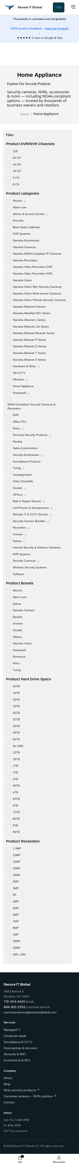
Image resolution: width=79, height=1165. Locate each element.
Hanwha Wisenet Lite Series (31, 326)
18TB (16, 759)
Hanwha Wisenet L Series (29, 319)
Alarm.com (20, 207)
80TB (16, 818)
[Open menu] (70, 6)
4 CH (16, 177)
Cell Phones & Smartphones (31, 507)
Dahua (17, 541)
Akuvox (17, 200)
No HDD (18, 746)
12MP (16, 861)
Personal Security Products (30, 434)
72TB (16, 812)
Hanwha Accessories (26, 240)
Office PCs (19, 421)
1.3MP (17, 848)
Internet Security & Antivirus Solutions (37, 547)
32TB (16, 719)
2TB (15, 772)
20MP (16, 875)
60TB (16, 798)
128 (15, 151)
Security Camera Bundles (29, 521)
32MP (16, 947)
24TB (16, 706)
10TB (16, 686)
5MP (16, 908)
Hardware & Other (24, 366)
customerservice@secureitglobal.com (30, 1012)
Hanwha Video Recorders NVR (32, 273)
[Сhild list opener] (24, 201)
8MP (16, 927)
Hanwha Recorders (25, 260)
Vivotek (17, 488)
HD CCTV (19, 373)
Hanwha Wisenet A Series (29, 306)
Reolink (17, 441)
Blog (7, 1084)
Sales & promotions (25, 448)
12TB (16, 752)
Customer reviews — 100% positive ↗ (30, 1096)
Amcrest (18, 220)
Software (18, 574)
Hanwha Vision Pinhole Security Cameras (39, 300)
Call (59, 7)
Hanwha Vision (22, 280)
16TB (16, 693)
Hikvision (18, 379)
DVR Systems (21, 233)
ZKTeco (17, 494)
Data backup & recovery (20, 1048)
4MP (16, 901)
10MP (16, 855)
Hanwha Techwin (23, 610)
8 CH (16, 184)
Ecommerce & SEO (17, 1060)
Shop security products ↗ (22, 1090)
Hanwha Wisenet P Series (29, 339)
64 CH (17, 157)
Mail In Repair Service (27, 501)
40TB (16, 785)
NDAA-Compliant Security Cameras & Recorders (31, 406)
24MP (16, 941)
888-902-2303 (14, 1007)
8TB (15, 825)
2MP (16, 881)
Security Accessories (26, 454)
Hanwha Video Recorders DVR (32, 266)
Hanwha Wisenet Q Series (29, 346)
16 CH (17, 164)
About (8, 1078)
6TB (15, 805)
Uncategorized (22, 474)
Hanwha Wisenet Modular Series (34, 333)
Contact (9, 1102)
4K (14, 894)
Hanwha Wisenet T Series (29, 353)
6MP (16, 914)
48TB (16, 732)
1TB (15, 765)
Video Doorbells (23, 481)
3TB (15, 779)
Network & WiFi (15, 1054)
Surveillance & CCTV (18, 1042)
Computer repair (15, 1036)
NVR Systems (21, 554)
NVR (16, 415)
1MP (16, 934)
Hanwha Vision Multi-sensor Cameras (37, 293)
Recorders (19, 527)
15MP (16, 868)
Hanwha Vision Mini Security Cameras (37, 286)
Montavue (19, 656)
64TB (16, 739)
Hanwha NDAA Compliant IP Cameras (37, 253)
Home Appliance (23, 386)
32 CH (17, 171)
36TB (16, 726)
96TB (16, 832)
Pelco (16, 428)
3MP (16, 888)
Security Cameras (24, 560)
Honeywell (19, 392)
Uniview (18, 534)
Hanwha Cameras (24, 247)
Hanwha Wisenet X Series (29, 359)
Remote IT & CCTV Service (30, 514)
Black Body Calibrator (26, 227)
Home (25, 114)
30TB (16, 712)
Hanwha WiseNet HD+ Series (31, 313)
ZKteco (17, 636)
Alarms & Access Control (28, 214)
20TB (16, 699)
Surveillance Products (27, 461)
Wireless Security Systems (30, 567)
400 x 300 (19, 954)
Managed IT (12, 1029)
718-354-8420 (14, 1001)
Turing (17, 468)
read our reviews (56, 28)
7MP (16, 921)
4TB (15, 792)
